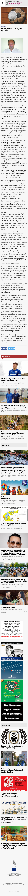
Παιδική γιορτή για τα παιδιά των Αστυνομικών (12, 497)
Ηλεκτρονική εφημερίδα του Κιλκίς (13, 883)
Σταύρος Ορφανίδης (20, 884)
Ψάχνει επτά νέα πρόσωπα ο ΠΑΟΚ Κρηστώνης (12, 747)
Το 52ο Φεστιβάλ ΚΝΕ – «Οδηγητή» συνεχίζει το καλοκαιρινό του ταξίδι (10, 794)
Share (5, 348)
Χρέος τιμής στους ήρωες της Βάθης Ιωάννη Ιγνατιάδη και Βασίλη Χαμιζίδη (12, 770)
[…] (16, 385)
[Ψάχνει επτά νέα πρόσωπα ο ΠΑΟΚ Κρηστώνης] (14, 736)
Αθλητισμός (4, 26)
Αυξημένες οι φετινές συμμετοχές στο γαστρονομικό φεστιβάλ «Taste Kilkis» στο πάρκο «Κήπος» (14, 580)
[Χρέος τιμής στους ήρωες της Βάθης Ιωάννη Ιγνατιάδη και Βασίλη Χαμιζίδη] (14, 758)
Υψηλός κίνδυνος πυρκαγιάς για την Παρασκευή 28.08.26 (13, 524)
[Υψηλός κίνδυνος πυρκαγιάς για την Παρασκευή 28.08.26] (14, 513)
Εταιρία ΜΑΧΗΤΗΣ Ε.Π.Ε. (8, 884)
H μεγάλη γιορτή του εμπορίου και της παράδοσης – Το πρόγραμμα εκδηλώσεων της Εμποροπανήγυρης (14, 820)
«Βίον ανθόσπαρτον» (8, 607)
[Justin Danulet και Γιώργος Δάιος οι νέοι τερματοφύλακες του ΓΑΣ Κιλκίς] (14, 395)
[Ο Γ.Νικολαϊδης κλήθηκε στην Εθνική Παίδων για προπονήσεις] (14, 368)
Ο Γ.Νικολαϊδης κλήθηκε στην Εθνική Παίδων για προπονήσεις (13, 379)
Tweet (13, 348)
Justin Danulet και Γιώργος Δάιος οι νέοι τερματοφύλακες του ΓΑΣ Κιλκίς (13, 406)
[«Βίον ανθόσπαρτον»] (14, 597)
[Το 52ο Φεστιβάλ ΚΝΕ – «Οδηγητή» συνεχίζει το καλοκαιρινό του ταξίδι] (14, 783)
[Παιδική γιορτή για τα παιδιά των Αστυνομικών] (14, 487)
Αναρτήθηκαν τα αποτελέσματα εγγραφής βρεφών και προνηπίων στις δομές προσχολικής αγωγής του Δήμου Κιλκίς (14, 846)
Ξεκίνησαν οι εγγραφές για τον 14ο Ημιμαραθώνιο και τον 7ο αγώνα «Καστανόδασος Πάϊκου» (13, 433)
